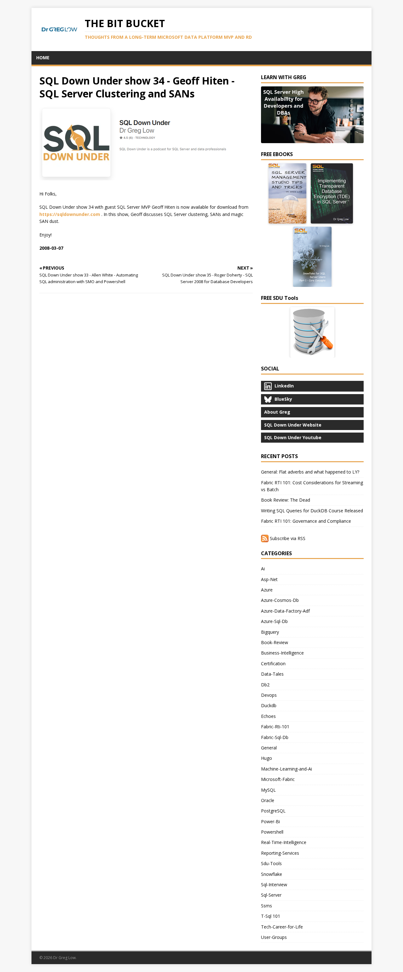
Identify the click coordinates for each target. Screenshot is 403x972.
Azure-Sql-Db (274, 621)
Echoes (268, 716)
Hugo (266, 758)
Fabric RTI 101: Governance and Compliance (306, 521)
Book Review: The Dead (285, 500)
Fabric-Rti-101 (275, 727)
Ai (263, 569)
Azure (267, 590)
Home (42, 58)
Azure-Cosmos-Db (280, 600)
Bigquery (270, 632)
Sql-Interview (274, 885)
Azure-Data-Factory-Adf (285, 611)
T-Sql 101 (270, 916)
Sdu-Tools (271, 863)
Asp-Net (269, 579)
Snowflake (271, 874)
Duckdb (268, 705)
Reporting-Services (280, 853)
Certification (273, 663)
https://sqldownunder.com (69, 214)
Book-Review (274, 642)
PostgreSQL (273, 811)
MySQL (268, 790)
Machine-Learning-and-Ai (286, 769)
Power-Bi (270, 821)
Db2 (265, 685)
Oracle (267, 800)
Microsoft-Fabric (278, 779)
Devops (269, 695)
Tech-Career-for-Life (282, 927)
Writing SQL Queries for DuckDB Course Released (312, 511)
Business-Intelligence (282, 653)
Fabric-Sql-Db (274, 737)
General (269, 748)
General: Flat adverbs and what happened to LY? (310, 472)
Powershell (272, 832)
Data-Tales (272, 674)
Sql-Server (271, 895)
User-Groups (274, 937)
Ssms (266, 906)
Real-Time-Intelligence (283, 842)
